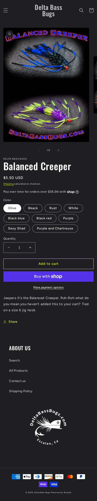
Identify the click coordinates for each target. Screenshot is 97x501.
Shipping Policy (21, 391)
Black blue (16, 218)
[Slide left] (39, 150)
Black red (44, 218)
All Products (18, 371)
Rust (53, 208)
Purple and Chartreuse (55, 228)
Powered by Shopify (61, 492)
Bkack (33, 208)
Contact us (17, 381)
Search (14, 360)
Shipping (8, 183)
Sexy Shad (16, 228)
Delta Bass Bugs (42, 492)
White (73, 208)
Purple (68, 218)
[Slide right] (58, 150)
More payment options (48, 287)
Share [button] (13, 322)
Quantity (9, 238)
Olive (12, 208)
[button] (6, 10)
